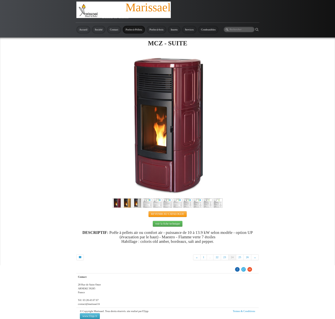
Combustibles (208, 29)
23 (224, 257)
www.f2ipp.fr (89, 316)
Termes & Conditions (244, 311)
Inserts (174, 29)
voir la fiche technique (167, 223)
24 (232, 257)
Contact (114, 29)
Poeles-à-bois (156, 29)
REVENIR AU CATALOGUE (167, 214)
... (210, 257)
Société (99, 29)
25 (239, 257)
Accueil (83, 29)
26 (247, 257)
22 (217, 257)
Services (189, 29)
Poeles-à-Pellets (134, 29)
